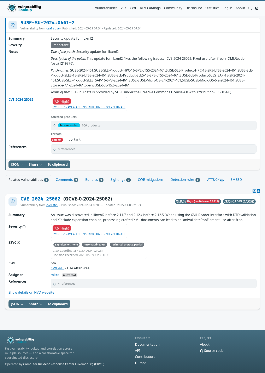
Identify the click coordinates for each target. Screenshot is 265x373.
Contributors (145, 356)
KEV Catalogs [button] (150, 8)
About (240, 8)
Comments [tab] (66, 179)
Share (34, 164)
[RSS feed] (258, 191)
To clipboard (58, 164)
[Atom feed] (254, 191)
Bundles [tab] (93, 179)
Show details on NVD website (31, 292)
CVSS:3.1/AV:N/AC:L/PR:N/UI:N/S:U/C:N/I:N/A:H (89, 107)
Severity (15, 226)
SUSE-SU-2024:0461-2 (47, 23)
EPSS (228, 201)
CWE (133, 8)
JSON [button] (15, 164)
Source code (213, 350)
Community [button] (173, 8)
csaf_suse (53, 28)
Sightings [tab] (120, 179)
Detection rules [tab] (185, 179)
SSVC (12, 242)
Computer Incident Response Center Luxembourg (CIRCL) (63, 364)
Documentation (147, 344)
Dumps (140, 363)
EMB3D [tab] (236, 179)
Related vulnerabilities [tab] (27, 179)
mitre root (69, 275)
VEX (123, 8)
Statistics (212, 8)
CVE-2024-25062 (20, 99)
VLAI (179, 201)
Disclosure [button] (194, 8)
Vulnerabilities (106, 8)
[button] (250, 8)
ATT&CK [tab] (213, 179)
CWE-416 (57, 268)
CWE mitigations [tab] (151, 179)
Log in (227, 8)
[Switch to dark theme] (256, 8)
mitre (55, 274)
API (137, 350)
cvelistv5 (52, 205)
